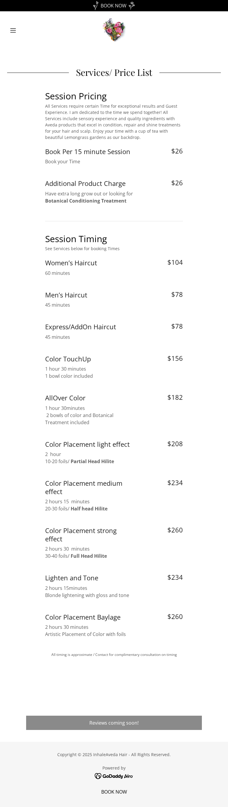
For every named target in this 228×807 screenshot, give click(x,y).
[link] (114, 30)
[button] (23, 30)
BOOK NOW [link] (114, 792)
